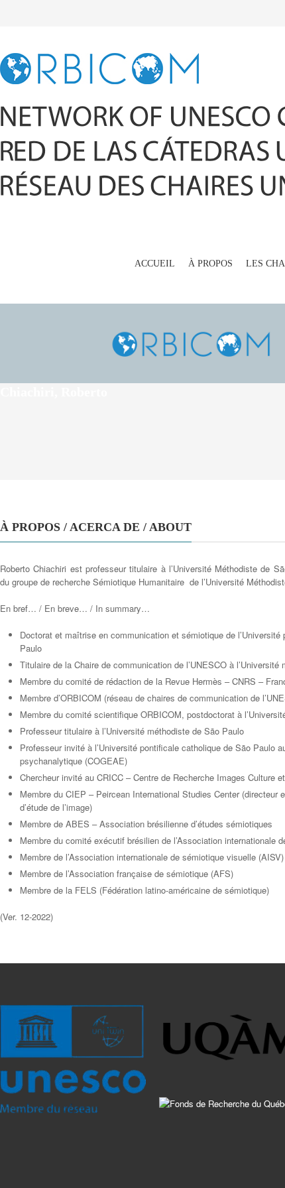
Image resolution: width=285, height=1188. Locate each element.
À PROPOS (210, 263)
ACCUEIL (155, 263)
